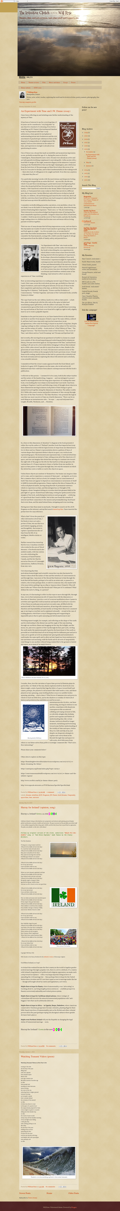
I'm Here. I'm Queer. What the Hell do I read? (90, 229)
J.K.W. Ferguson (44, 795)
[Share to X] (61, 792)
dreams (28, 795)
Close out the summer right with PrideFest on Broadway (91, 214)
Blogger (73, 1207)
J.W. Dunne (53, 795)
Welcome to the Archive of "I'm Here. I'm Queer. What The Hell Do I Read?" (91, 235)
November (89, 152)
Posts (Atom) (32, 1198)
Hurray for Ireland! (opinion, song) (38, 807)
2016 (86, 146)
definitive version (48, 957)
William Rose (32, 92)
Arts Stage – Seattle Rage (90, 243)
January (89, 166)
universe (36, 797)
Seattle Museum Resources (89, 247)
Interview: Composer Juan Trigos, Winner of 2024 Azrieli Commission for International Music (91, 202)
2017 (86, 143)
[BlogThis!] (60, 792)
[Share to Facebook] (63, 792)
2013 (86, 173)
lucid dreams (62, 795)
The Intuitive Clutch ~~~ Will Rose (45, 13)
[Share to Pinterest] (64, 792)
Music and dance (54, 82)
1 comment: (51, 792)
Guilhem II (87, 221)
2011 (86, 180)
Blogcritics (87, 197)
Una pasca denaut (89, 223)
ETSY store (37, 88)
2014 (86, 170)
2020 (86, 136)
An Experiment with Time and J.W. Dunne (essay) (45, 111)
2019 (86, 139)
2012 (86, 177)
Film (44, 82)
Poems (73, 82)
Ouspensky (71, 795)
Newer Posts (24, 1193)
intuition (35, 795)
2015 (86, 149)
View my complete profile (27, 102)
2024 (86, 133)
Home (23, 82)
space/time (24, 797)
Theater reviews (33, 82)
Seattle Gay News (89, 211)
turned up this (58, 509)
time (30, 797)
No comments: (51, 1046)
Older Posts (73, 1193)
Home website (26, 88)
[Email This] (58, 792)
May (87, 162)
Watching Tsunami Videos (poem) (37, 1056)
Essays (65, 82)
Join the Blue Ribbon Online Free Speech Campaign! (91, 323)
